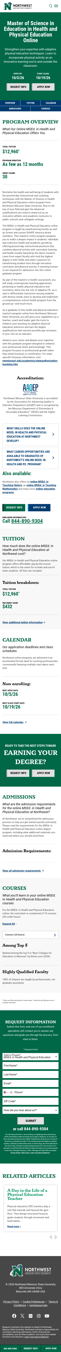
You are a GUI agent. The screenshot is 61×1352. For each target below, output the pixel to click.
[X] (22, 1316)
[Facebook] (14, 1316)
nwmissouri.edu (38, 1305)
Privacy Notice (15, 1152)
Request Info (18, 86)
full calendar (14, 722)
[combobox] (30, 1056)
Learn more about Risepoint (40, 1152)
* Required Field (30, 1049)
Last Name (10, 1074)
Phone (18, 1092)
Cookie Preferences (34, 1301)
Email (7, 1083)
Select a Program (12, 1055)
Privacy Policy (11, 1301)
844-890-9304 (27, 521)
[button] (50, 6)
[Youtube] (47, 1316)
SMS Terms (25, 1152)
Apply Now (43, 86)
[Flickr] (30, 1316)
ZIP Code (10, 1101)
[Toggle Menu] (56, 5)
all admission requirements (23, 870)
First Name (10, 1065)
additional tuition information (23, 622)
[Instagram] (39, 1316)
